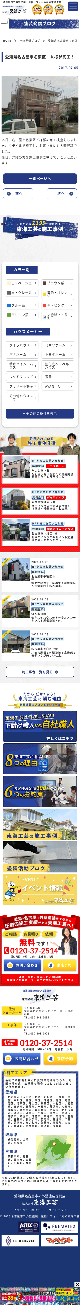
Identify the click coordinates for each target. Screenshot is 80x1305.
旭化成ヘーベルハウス (57, 365)
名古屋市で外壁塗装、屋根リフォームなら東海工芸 (45, 1216)
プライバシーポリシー (28, 1210)
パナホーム (17, 354)
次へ (61, 193)
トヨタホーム (55, 354)
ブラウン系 (55, 283)
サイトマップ (58, 1210)
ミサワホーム (55, 345)
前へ (19, 193)
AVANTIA (52, 386)
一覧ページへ (40, 178)
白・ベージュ (21, 283)
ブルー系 (18, 305)
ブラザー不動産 (21, 386)
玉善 (48, 376)
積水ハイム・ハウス (21, 365)
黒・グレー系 (21, 292)
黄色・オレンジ (57, 294)
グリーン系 (19, 315)
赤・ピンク (55, 305)
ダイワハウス (19, 345)
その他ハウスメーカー (21, 397)
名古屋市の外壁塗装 (40, 1196)
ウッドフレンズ (21, 376)
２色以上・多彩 (57, 316)
